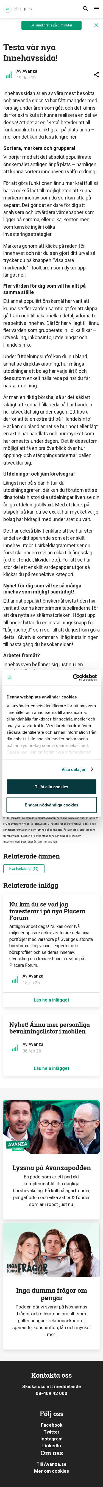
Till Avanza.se (51, 1464)
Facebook (51, 1425)
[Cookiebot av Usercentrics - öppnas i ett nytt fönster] (73, 677)
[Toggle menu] (96, 9)
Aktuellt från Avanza (18, 9)
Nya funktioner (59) (23, 869)
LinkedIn (51, 1445)
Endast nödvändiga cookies (52, 804)
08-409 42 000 (51, 1393)
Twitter (52, 1432)
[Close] (96, 25)
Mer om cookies (51, 1471)
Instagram (51, 1439)
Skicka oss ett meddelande (51, 1386)
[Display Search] (85, 9)
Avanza (30, 71)
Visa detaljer (73, 769)
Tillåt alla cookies (51, 786)
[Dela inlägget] (96, 74)
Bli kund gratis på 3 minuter (51, 25)
